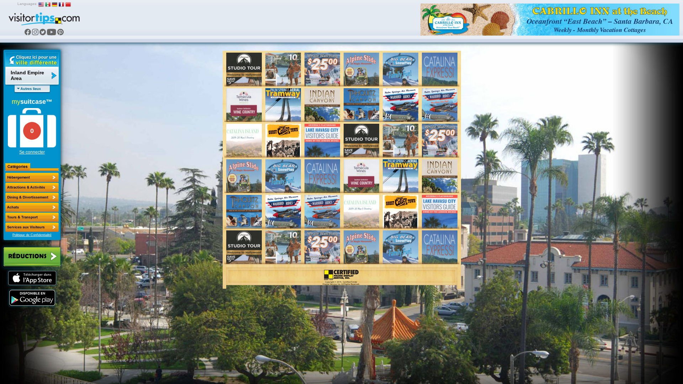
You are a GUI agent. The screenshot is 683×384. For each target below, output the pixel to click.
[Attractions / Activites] (32, 187)
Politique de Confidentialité (32, 235)
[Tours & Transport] (32, 217)
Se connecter (32, 152)
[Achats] (32, 207)
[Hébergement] (32, 177)
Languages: (27, 4)
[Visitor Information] (32, 227)
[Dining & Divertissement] (32, 197)
